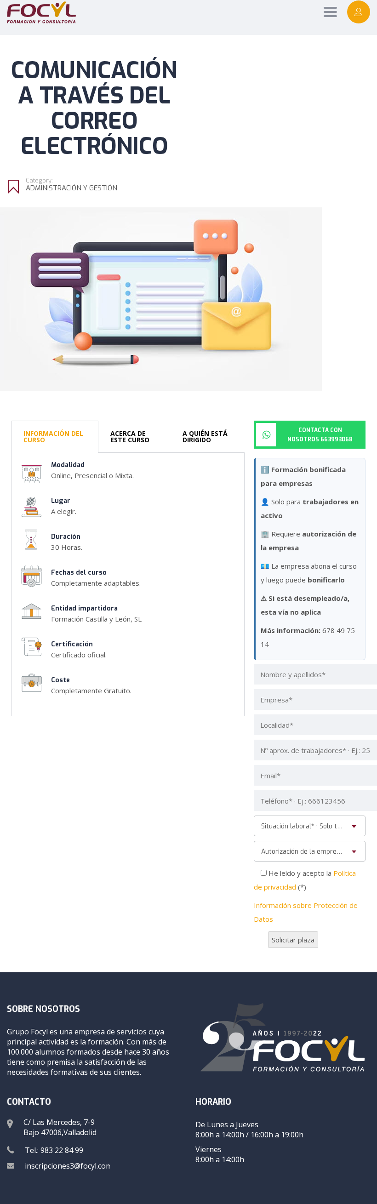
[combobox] (310, 826)
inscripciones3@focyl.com (68, 1166)
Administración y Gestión (71, 188)
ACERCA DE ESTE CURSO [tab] (129, 436)
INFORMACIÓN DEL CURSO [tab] (53, 436)
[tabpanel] (128, 584)
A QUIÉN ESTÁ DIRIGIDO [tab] (205, 436)
